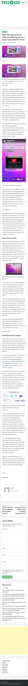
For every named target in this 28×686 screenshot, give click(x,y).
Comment (5, 529)
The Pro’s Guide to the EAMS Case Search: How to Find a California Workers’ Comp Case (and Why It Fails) (13, 618)
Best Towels (5, 664)
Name (4, 548)
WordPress (9, 683)
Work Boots (5, 666)
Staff (5, 42)
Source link (5, 477)
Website (4, 561)
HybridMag (17, 683)
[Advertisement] (14, 16)
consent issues (6, 365)
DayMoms (4, 667)
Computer (5, 31)
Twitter (20, 345)
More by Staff (14, 490)
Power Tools (5, 672)
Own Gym (4, 671)
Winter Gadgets (6, 660)
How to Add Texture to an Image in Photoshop (14, 606)
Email (4, 555)
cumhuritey (5, 588)
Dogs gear (4, 669)
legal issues (19, 361)
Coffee (4, 662)
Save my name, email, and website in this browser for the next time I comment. (13, 571)
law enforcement (16, 359)
